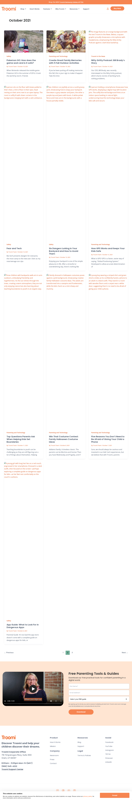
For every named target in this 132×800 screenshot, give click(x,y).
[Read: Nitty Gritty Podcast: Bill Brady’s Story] (108, 41)
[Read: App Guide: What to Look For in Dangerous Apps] (23, 539)
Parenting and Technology (58, 56)
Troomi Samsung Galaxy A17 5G (71, 2)
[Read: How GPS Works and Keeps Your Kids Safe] (108, 163)
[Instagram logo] (57, 790)
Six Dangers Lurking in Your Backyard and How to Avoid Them (63, 251)
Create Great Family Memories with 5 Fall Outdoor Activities (65, 61)
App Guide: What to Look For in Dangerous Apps (23, 626)
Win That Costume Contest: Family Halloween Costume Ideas (63, 439)
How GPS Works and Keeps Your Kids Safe (108, 250)
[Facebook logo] (63, 790)
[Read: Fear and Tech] (23, 163)
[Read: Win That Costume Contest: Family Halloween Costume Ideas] (66, 351)
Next (125, 652)
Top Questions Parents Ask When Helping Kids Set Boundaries (21, 439)
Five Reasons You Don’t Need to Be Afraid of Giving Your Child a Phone (107, 439)
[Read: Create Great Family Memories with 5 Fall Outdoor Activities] (66, 41)
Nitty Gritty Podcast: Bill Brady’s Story (108, 61)
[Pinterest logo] (74, 790)
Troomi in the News (98, 56)
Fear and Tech (14, 248)
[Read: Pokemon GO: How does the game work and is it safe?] (23, 41)
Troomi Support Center (12, 769)
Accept (114, 795)
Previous (9, 652)
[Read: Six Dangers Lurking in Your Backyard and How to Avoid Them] (66, 163)
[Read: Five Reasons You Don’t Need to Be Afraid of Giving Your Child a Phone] (108, 351)
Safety (9, 56)
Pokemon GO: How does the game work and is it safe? (21, 61)
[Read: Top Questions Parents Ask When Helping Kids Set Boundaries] (23, 351)
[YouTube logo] (68, 790)
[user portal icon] (108, 9)
